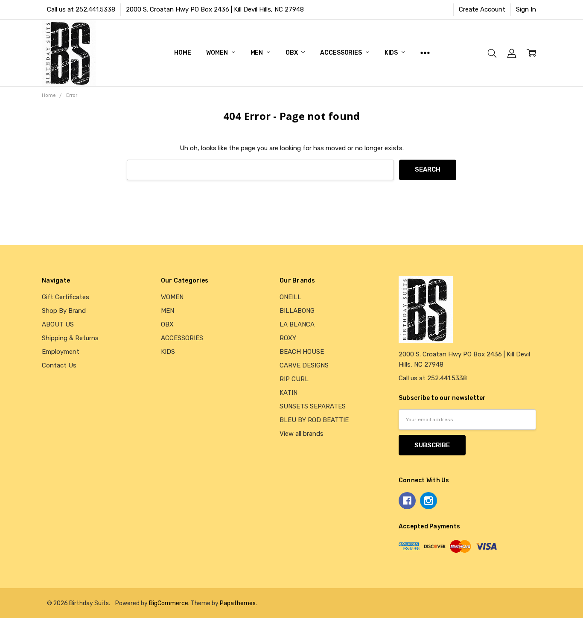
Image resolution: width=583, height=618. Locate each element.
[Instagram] (428, 500)
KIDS (392, 52)
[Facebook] (407, 500)
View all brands (302, 433)
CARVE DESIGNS (304, 365)
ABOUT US (58, 324)
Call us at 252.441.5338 (81, 9)
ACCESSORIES (341, 52)
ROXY (288, 338)
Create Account (482, 9)
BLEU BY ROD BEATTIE (314, 420)
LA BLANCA (297, 324)
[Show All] (425, 53)
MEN (257, 52)
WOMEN (217, 52)
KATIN (288, 392)
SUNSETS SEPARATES (313, 406)
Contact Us (59, 365)
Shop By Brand (64, 311)
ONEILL (290, 297)
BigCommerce (168, 603)
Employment (60, 352)
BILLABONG (297, 311)
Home (182, 52)
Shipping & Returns (70, 338)
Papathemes (238, 603)
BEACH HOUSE (302, 352)
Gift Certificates (65, 297)
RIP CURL (294, 379)
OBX (292, 52)
